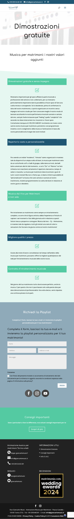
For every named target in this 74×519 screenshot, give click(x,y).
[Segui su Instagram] (37, 393)
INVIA (62, 385)
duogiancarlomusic (18, 476)
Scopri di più (37, 429)
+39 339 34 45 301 (15, 2)
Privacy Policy (28, 516)
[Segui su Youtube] (45, 393)
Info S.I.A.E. (45, 456)
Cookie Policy (40, 516)
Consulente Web (57, 516)
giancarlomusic (16, 481)
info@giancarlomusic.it (55, 513)
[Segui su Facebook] (28, 393)
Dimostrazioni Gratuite (49, 449)
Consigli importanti (48, 453)
